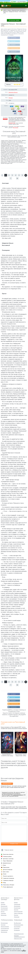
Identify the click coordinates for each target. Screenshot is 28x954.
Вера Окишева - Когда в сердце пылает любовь (20, 755)
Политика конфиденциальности (19, 936)
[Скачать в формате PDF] (20, 114)
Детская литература (7, 869)
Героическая (17, 904)
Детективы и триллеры (8, 858)
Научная (16, 909)
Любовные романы (7, 856)
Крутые (2, 911)
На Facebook (13, 37)
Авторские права (14, 20)
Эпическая (16, 917)
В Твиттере (13, 41)
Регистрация (23, 1)
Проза (4, 865)
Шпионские (3, 915)
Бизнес (4, 874)
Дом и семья (6, 871)
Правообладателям (19, 933)
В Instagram (13, 44)
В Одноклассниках (14, 48)
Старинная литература (8, 880)
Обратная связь (18, 938)
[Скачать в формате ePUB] (17, 109)
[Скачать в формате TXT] (22, 109)
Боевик (2, 902)
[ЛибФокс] (6, 5)
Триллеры (3, 913)
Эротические (4, 932)
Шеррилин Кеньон (13, 92)
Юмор (4, 882)
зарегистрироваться (18, 794)
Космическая (17, 908)
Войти (14, 1)
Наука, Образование (7, 860)
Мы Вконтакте (14, 51)
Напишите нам (12, 123)
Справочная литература (8, 878)
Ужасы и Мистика (18, 913)
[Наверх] (23, 950)
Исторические (4, 908)
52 (17, 178)
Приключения (6, 867)
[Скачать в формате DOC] (14, 114)
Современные (4, 930)
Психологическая (18, 911)
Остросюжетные (5, 928)
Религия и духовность (8, 876)
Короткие (3, 924)
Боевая (16, 902)
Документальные (7, 863)
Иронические (4, 906)
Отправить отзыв (14, 843)
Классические (4, 909)
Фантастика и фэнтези (8, 854)
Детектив (3, 904)
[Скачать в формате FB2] (12, 109)
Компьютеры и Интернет (8, 884)
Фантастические (5, 926)
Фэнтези (11, 97)
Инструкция (15, 127)
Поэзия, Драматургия (8, 887)
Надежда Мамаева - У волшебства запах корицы (7, 755)
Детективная (17, 906)
